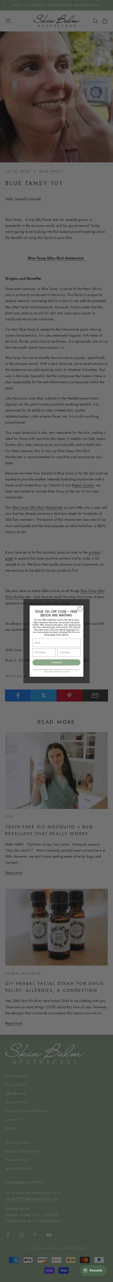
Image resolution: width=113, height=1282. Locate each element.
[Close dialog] (80, 608)
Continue (56, 662)
